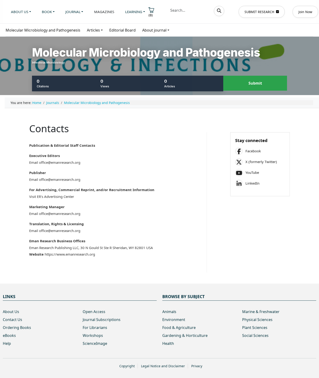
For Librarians (95, 327)
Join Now (305, 12)
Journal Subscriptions (102, 319)
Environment (173, 319)
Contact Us (12, 319)
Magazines (104, 11)
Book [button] (47, 11)
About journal (154, 30)
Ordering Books (17, 327)
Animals (169, 311)
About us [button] (19, 11)
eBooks (9, 335)
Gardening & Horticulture (185, 335)
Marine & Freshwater (261, 311)
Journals (52, 102)
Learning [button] (133, 11)
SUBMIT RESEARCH (259, 12)
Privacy (196, 366)
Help (7, 343)
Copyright (127, 366)
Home (36, 102)
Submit (255, 83)
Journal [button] (73, 11)
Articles (93, 30)
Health (168, 343)
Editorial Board (122, 30)
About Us (11, 311)
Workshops (93, 335)
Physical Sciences (257, 319)
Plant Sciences (254, 327)
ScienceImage (95, 343)
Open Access (94, 311)
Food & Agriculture (179, 327)
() (151, 15)
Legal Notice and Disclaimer (163, 366)
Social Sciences (255, 335)
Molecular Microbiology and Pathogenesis (43, 30)
